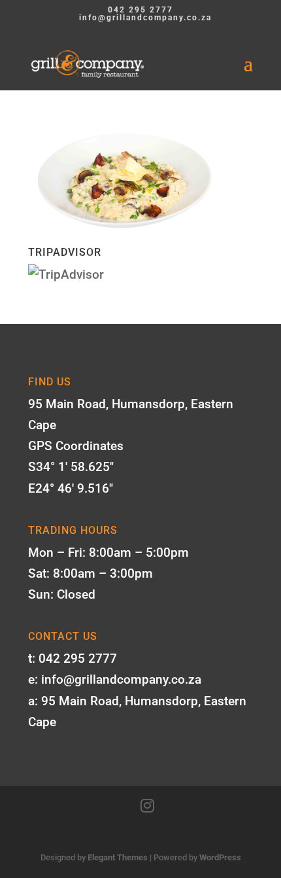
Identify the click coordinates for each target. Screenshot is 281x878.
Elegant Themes (118, 857)
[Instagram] (147, 806)
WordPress (220, 857)
